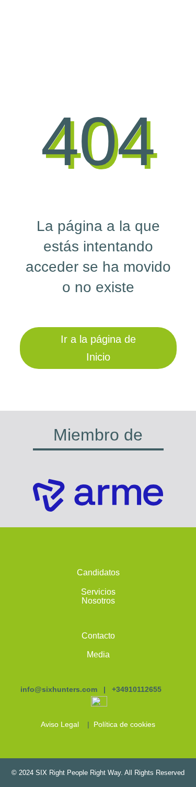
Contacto (98, 635)
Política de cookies (124, 724)
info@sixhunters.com (58, 689)
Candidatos (98, 572)
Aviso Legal (60, 724)
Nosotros (98, 600)
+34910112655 (137, 689)
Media (98, 654)
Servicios (98, 591)
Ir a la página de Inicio (98, 348)
